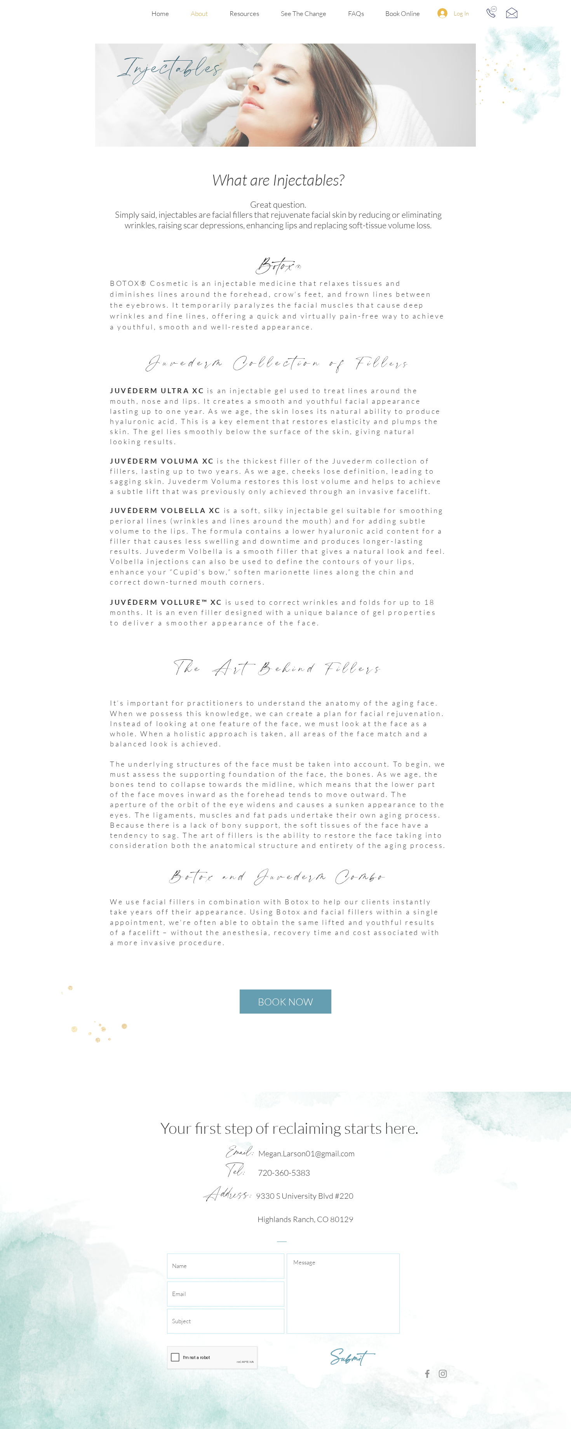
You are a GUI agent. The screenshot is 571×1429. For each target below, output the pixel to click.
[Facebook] (427, 1373)
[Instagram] (442, 1373)
